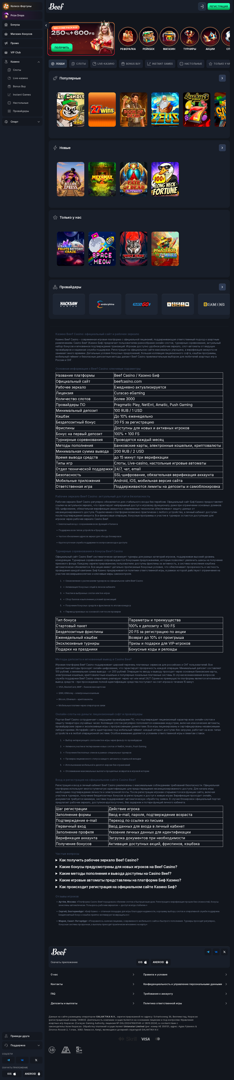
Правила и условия (155, 974)
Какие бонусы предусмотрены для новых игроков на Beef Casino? (118, 867)
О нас (54, 974)
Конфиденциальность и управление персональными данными (182, 984)
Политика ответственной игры (162, 1003)
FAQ (53, 993)
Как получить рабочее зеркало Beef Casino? (99, 860)
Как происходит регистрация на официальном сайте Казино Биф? (118, 887)
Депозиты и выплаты (64, 1003)
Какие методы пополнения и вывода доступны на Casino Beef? (115, 873)
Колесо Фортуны (21, 6)
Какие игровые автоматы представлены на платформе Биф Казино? (120, 880)
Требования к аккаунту (158, 993)
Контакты (57, 984)
